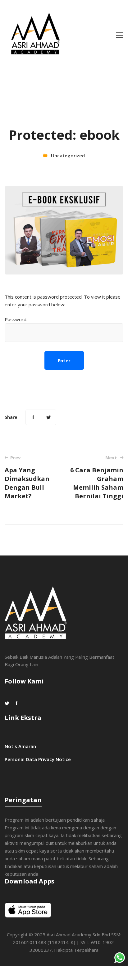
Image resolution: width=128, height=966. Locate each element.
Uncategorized (68, 155)
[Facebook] (33, 417)
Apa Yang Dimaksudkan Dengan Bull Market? (27, 477)
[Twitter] (48, 417)
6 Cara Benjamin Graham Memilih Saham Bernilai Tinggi (96, 477)
